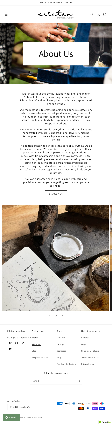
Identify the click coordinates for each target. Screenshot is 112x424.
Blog (34, 351)
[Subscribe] (79, 381)
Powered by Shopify (34, 417)
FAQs (83, 344)
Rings (59, 357)
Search (35, 337)
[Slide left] (49, 316)
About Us (36, 344)
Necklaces (61, 351)
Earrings (60, 344)
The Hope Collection (66, 364)
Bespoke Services (40, 357)
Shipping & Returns (90, 351)
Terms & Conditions (90, 357)
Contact (85, 337)
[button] (6, 14)
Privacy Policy (87, 364)
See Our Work (56, 193)
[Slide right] (62, 316)
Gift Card (61, 337)
